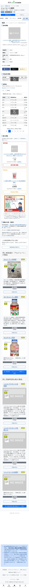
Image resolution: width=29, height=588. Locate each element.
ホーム (2, 5)
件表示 (8, 90)
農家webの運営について (14, 572)
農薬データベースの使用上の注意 (11, 575)
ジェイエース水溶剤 (11, 472)
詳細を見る (14, 292)
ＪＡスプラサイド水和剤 (11, 385)
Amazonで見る (14, 192)
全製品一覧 (7, 5)
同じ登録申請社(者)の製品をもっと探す (14, 506)
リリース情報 (23, 575)
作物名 (3, 97)
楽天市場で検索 (14, 165)
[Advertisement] (14, 529)
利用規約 (5, 569)
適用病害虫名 (13, 97)
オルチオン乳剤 (9, 338)
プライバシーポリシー (13, 569)
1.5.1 (18, 579)
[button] (20, 586)
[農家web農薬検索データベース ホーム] (14, 2)
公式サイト (23, 55)
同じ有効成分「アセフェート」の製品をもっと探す (14, 372)
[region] (14, 111)
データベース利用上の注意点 (8, 235)
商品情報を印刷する (14, 247)
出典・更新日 (25, 18)
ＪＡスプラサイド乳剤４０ (11, 429)
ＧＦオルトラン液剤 (11, 297)
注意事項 (19, 161)
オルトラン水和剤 (10, 259)
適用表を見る (8, 14)
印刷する (22, 14)
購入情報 (19, 18)
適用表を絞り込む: (7, 94)
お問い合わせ (23, 569)
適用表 (6, 18)
